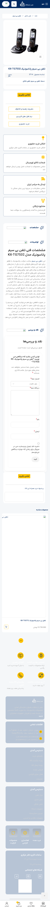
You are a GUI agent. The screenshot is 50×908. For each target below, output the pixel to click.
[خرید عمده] (37, 833)
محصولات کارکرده (13, 841)
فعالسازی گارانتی (25, 841)
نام (37, 419)
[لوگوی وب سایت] (26, 4)
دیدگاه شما (34, 388)
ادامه (41, 716)
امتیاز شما (35, 379)
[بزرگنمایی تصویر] (40, 57)
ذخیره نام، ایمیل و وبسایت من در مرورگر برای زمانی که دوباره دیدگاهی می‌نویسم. (25, 449)
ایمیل (36, 431)
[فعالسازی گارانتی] (25, 833)
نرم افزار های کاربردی (24, 116)
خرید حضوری (24, 124)
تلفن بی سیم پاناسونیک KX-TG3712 (33, 621)
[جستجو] (14, 4)
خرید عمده (37, 840)
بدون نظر (10, 75)
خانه (35, 16)
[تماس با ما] (44, 895)
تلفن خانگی (27, 16)
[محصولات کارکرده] (13, 833)
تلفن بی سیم (17, 16)
